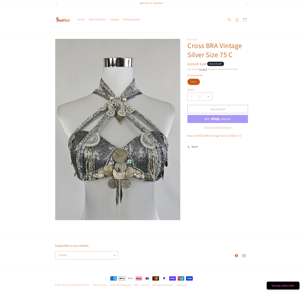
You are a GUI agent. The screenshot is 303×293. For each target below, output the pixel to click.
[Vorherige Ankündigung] (56, 3)
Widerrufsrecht (100, 285)
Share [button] (194, 146)
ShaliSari (66, 285)
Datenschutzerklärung (120, 285)
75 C (195, 82)
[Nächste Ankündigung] (247, 3)
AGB (136, 285)
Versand (203, 69)
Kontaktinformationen (162, 285)
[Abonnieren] (114, 255)
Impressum (181, 285)
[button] (229, 19)
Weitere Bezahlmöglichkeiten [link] (218, 127)
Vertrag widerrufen (283, 285)
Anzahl (190, 89)
